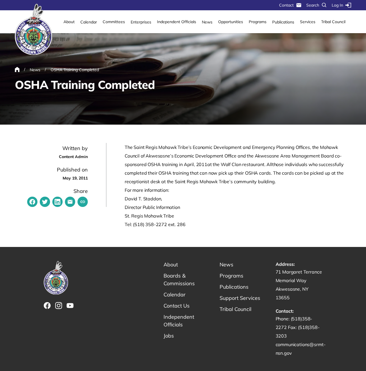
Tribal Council (333, 21)
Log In (337, 5)
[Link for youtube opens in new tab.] (70, 305)
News (207, 22)
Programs (257, 21)
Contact (286, 5)
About (69, 21)
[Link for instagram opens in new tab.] (58, 305)
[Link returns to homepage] (33, 29)
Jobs (169, 335)
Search (312, 5)
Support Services (240, 298)
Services (307, 21)
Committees (114, 21)
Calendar (88, 22)
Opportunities (230, 21)
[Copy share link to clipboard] (82, 202)
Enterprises (141, 22)
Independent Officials (176, 21)
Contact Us (177, 305)
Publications (283, 22)
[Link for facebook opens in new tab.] (47, 305)
